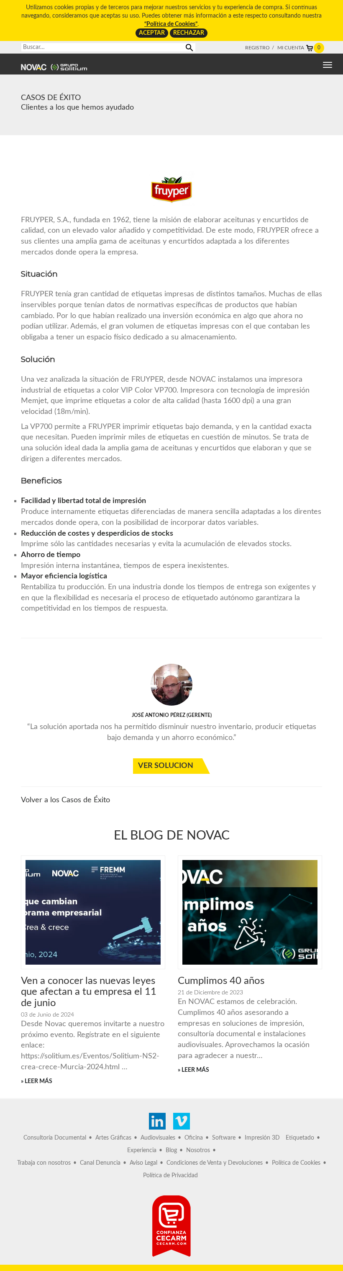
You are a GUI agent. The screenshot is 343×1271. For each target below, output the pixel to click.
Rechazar (188, 33)
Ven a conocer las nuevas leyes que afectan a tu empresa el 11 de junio (88, 992)
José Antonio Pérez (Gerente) (172, 715)
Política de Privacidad (170, 1176)
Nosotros (198, 1150)
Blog (171, 1150)
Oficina (193, 1138)
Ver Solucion (165, 766)
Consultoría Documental (54, 1138)
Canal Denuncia (100, 1163)
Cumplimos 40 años (221, 981)
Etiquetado (300, 1138)
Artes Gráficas (113, 1138)
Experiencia (141, 1150)
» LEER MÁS (36, 1081)
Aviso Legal (143, 1163)
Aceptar (152, 33)
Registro (257, 47)
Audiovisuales (158, 1138)
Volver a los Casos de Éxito (65, 800)
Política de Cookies (296, 1163)
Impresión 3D (262, 1138)
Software (223, 1138)
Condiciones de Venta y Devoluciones (214, 1163)
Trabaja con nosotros (44, 1163)
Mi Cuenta (290, 47)
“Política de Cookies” (170, 24)
